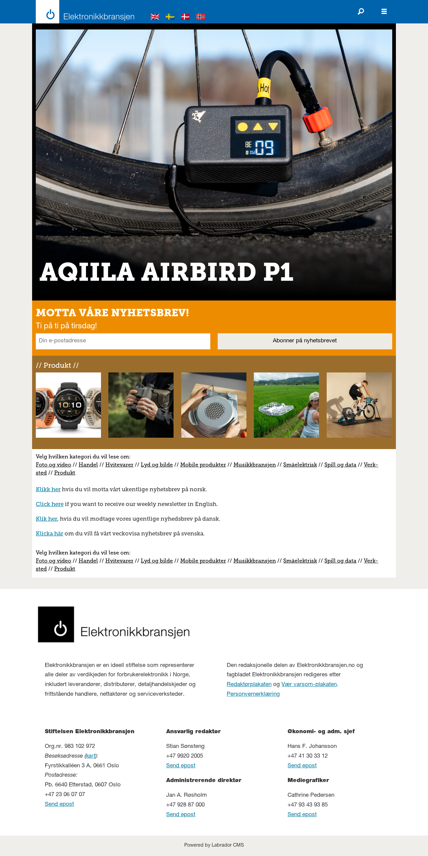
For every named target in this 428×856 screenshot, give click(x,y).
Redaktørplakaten (249, 685)
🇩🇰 (186, 18)
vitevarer (121, 464)
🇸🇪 (170, 18)
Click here (50, 504)
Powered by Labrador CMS (214, 845)
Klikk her (48, 489)
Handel (88, 464)
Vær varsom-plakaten (309, 685)
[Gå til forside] (83, 11)
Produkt (64, 472)
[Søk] (360, 11)
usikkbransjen (257, 464)
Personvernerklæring (253, 694)
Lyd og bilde (157, 464)
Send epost (59, 804)
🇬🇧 (155, 18)
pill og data (341, 464)
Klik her (46, 518)
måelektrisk (301, 464)
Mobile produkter (203, 464)
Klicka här (49, 533)
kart (90, 756)
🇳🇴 (201, 18)
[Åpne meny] (384, 12)
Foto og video (53, 464)
